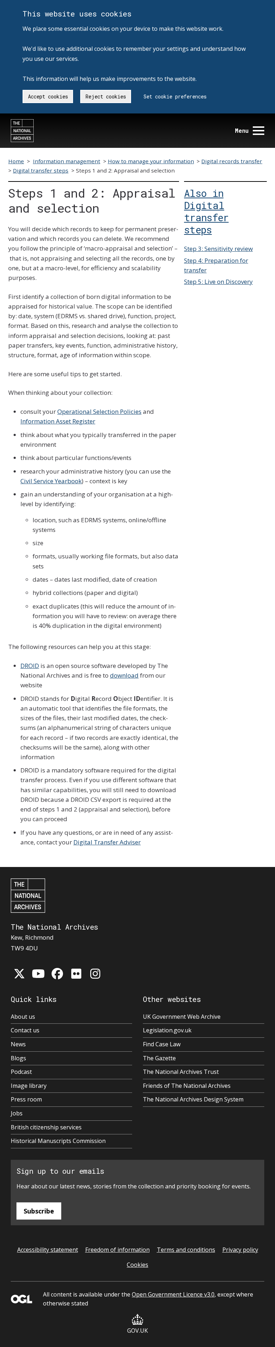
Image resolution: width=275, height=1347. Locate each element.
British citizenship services (46, 1127)
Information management (66, 161)
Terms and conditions (186, 1250)
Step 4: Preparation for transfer (216, 265)
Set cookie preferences (175, 96)
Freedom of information (117, 1250)
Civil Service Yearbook (51, 481)
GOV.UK (137, 1330)
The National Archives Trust (181, 1072)
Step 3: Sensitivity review (218, 248)
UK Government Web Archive (182, 1017)
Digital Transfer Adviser (107, 842)
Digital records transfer (231, 161)
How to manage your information (151, 161)
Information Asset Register (57, 421)
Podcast (21, 1072)
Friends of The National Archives (187, 1086)
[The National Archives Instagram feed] (95, 973)
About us (23, 1017)
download (124, 675)
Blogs (18, 1058)
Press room (26, 1099)
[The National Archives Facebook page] (57, 973)
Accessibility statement (47, 1250)
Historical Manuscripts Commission (58, 1141)
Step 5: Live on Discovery (218, 281)
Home (16, 161)
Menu (242, 130)
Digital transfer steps (40, 170)
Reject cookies (106, 96)
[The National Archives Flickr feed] (76, 973)
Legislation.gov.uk (167, 1030)
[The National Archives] (22, 130)
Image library (29, 1086)
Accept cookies (48, 96)
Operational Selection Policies (99, 411)
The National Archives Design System (193, 1099)
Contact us (25, 1030)
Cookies (137, 1265)
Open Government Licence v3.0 (173, 1294)
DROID (29, 666)
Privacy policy (240, 1250)
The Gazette (159, 1058)
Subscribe (39, 1211)
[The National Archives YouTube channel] (38, 973)
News (18, 1044)
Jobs (17, 1113)
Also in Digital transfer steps (206, 211)
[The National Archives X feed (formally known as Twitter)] (19, 973)
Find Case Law (161, 1044)
